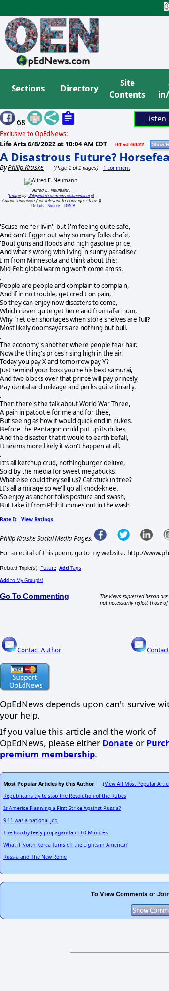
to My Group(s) (21, 580)
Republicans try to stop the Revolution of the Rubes (64, 796)
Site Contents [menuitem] (127, 88)
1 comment (116, 168)
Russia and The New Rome (35, 857)
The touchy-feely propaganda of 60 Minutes (55, 832)
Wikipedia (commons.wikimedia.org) (61, 195)
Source (54, 205)
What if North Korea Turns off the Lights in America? (65, 844)
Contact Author (39, 650)
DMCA (69, 205)
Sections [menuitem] (28, 88)
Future (48, 568)
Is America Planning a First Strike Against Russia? (62, 808)
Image (15, 195)
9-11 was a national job (30, 820)
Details (37, 205)
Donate (117, 743)
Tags (70, 568)
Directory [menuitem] (79, 88)
